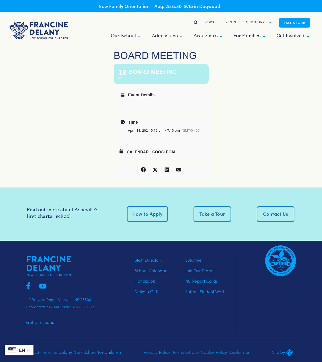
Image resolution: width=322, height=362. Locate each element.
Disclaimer (239, 352)
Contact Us (275, 213)
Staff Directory (148, 260)
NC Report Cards (201, 281)
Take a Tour (294, 22)
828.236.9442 (83, 306)
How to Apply (147, 213)
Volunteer (194, 260)
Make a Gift (146, 291)
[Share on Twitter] (155, 170)
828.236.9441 (49, 306)
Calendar (138, 152)
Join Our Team (198, 270)
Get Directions (40, 322)
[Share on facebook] (143, 170)
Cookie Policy (214, 352)
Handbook (145, 281)
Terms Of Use (185, 352)
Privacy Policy (157, 352)
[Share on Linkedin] (167, 170)
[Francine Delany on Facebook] (28, 285)
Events (230, 22)
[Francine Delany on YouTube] (43, 285)
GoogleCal (164, 152)
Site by (278, 352)
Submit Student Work (205, 291)
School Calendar (151, 270)
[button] (256, 22)
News (209, 22)
